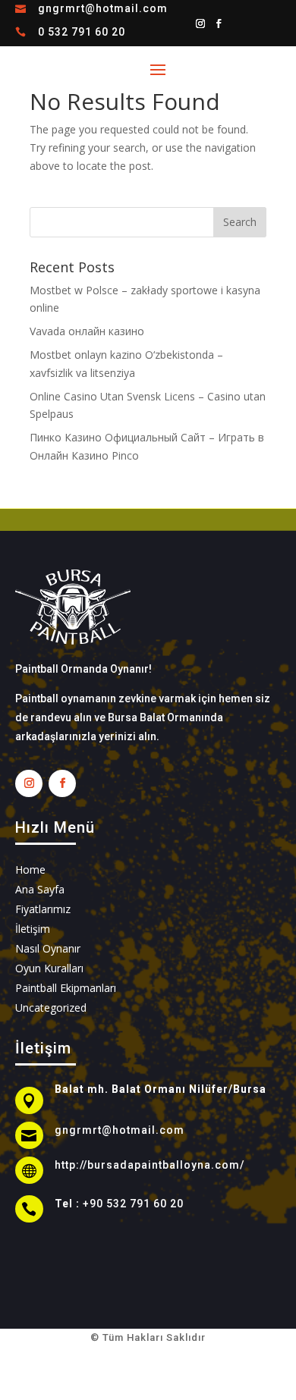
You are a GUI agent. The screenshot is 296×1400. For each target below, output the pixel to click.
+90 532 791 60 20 (133, 1204)
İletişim (32, 928)
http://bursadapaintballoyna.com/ (149, 1165)
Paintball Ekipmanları (65, 988)
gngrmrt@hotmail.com (103, 8)
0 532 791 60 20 (81, 32)
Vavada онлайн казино (87, 331)
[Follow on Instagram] (200, 23)
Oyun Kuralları (49, 968)
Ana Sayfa (40, 889)
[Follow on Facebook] (218, 23)
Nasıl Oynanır (47, 948)
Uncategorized (51, 1007)
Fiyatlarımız (43, 909)
